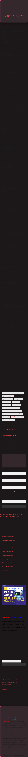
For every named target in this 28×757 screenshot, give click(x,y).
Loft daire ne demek (6, 405)
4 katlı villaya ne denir (7, 393)
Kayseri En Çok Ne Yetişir (10, 430)
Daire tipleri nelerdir (18, 399)
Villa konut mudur (6, 416)
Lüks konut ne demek (7, 410)
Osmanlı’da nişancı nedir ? (7, 544)
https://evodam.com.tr (16, 514)
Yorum (3, 453)
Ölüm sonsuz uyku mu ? (6, 558)
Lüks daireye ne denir (7, 407)
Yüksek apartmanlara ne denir (17, 416)
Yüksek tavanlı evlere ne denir (8, 419)
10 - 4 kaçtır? (4, 498)
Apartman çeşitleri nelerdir (18, 393)
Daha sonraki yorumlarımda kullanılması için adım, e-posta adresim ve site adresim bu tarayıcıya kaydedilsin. (12, 494)
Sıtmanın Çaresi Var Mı (9, 435)
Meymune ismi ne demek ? (7, 562)
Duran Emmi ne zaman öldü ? (7, 555)
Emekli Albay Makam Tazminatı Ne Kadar (9, 679)
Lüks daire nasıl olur (16, 405)
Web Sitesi (4, 484)
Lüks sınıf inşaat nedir (17, 410)
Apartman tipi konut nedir (7, 399)
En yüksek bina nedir (6, 402)
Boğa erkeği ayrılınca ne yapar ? (8, 536)
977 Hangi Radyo (5, 689)
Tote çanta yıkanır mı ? (6, 570)
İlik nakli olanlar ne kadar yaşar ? (8, 566)
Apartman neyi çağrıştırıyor (8, 396)
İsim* (3, 470)
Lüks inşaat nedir (16, 407)
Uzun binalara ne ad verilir (17, 413)
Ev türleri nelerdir (16, 402)
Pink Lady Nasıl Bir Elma (6, 684)
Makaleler (7, 389)
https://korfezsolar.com (5, 514)
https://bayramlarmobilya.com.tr (8, 516)
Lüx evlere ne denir (6, 413)
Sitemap (18, 516)
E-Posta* (3, 477)
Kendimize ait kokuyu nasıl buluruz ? (8, 540)
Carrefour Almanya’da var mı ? (7, 551)
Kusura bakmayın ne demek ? (7, 547)
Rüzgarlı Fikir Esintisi (14, 15)
